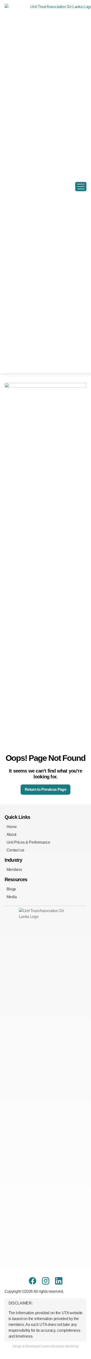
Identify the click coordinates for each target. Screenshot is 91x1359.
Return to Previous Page (45, 789)
